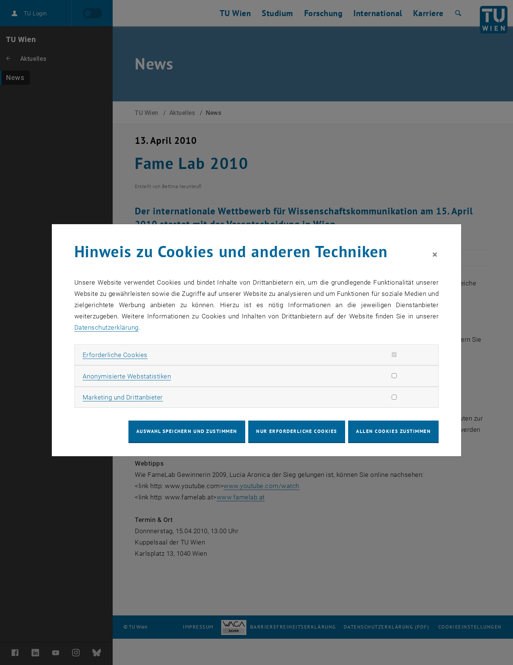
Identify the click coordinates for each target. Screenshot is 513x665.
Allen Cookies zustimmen (393, 431)
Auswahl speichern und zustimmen (186, 431)
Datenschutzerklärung (106, 327)
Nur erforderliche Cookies (296, 431)
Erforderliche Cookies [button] (115, 355)
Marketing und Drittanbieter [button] (123, 397)
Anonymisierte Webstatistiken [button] (127, 376)
